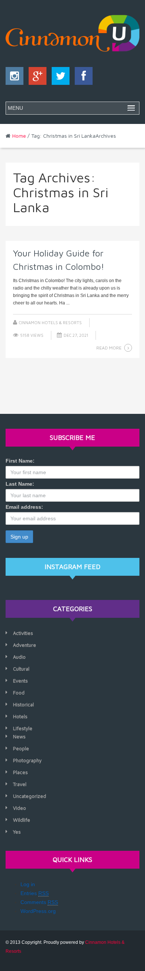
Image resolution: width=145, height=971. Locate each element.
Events (20, 681)
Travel (19, 784)
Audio (19, 657)
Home (19, 135)
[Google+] (35, 78)
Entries (34, 893)
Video (19, 808)
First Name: (20, 461)
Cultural (21, 669)
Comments (39, 902)
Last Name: (20, 484)
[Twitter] (59, 78)
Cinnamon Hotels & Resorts (50, 322)
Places (20, 772)
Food (19, 693)
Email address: (24, 507)
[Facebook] (82, 78)
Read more (109, 348)
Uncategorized (29, 796)
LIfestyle (22, 728)
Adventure (24, 645)
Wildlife (21, 820)
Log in (27, 884)
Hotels (20, 716)
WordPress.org (38, 911)
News (19, 737)
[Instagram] (14, 78)
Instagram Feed (72, 567)
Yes (17, 832)
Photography (27, 760)
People (21, 748)
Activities (23, 633)
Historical (23, 705)
